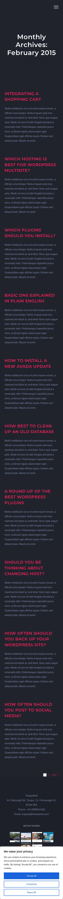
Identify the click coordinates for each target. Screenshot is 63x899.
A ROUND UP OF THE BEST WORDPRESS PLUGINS (28, 497)
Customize (31, 884)
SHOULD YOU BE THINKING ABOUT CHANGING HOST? (24, 568)
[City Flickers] (26, 837)
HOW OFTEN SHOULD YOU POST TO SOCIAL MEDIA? (28, 710)
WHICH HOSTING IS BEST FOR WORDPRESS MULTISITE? (30, 164)
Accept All (31, 876)
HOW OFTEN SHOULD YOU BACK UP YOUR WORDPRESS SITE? (28, 639)
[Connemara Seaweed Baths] (37, 837)
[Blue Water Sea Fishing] (48, 837)
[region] (31, 872)
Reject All (31, 892)
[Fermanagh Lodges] (14, 837)
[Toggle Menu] (56, 7)
